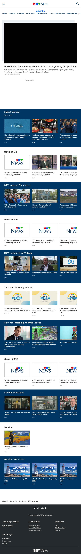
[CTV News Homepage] (40, 4)
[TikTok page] (38, 508)
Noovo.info (5, 538)
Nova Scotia (30, 13)
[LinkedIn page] (46, 508)
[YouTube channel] (42, 508)
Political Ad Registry (35, 530)
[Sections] (4, 4)
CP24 (56, 525)
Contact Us (13, 501)
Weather (12, 13)
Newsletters (22, 501)
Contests (20, 13)
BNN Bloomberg (60, 528)
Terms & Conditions (35, 528)
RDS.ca (4, 543)
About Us (5, 501)
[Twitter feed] (34, 508)
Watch (4, 13)
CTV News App (33, 501)
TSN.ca (57, 530)
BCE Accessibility (7, 525)
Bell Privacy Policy (34, 525)
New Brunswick (42, 13)
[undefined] (17, 131)
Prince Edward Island (57, 13)
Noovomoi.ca (6, 541)
